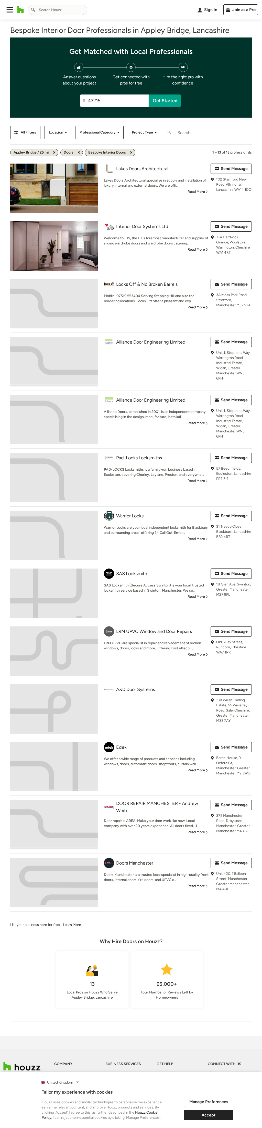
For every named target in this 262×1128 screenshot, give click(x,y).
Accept (208, 1115)
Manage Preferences (208, 1101)
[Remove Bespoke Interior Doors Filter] (131, 152)
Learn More (72, 925)
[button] (9, 9)
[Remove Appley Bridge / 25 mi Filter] (54, 152)
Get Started (165, 100)
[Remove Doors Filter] (79, 152)
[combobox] (57, 10)
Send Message (234, 168)
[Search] (33, 10)
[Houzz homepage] (20, 9)
